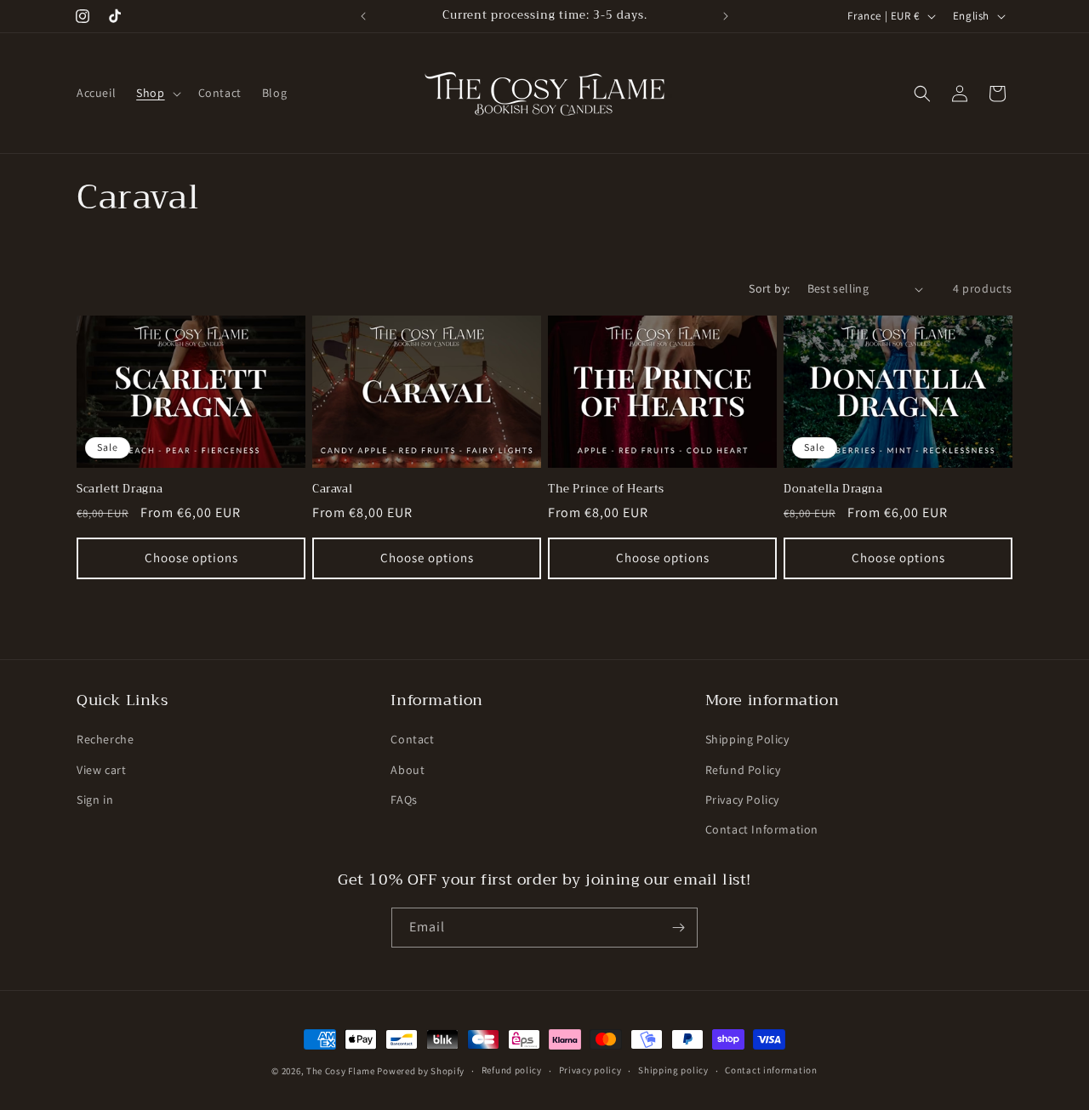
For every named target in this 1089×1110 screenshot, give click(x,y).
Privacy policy (590, 1070)
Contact (412, 739)
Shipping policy (673, 1070)
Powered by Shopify (421, 1071)
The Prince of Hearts (606, 489)
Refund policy (512, 1070)
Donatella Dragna (833, 489)
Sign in (95, 799)
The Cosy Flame (340, 1071)
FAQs (404, 799)
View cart (101, 769)
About (408, 769)
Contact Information (761, 829)
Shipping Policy (747, 739)
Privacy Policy (742, 799)
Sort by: (769, 288)
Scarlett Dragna (120, 489)
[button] (156, 93)
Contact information (771, 1070)
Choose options (191, 557)
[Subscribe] (678, 928)
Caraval (332, 489)
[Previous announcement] (363, 16)
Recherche (105, 739)
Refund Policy (743, 769)
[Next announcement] (725, 16)
